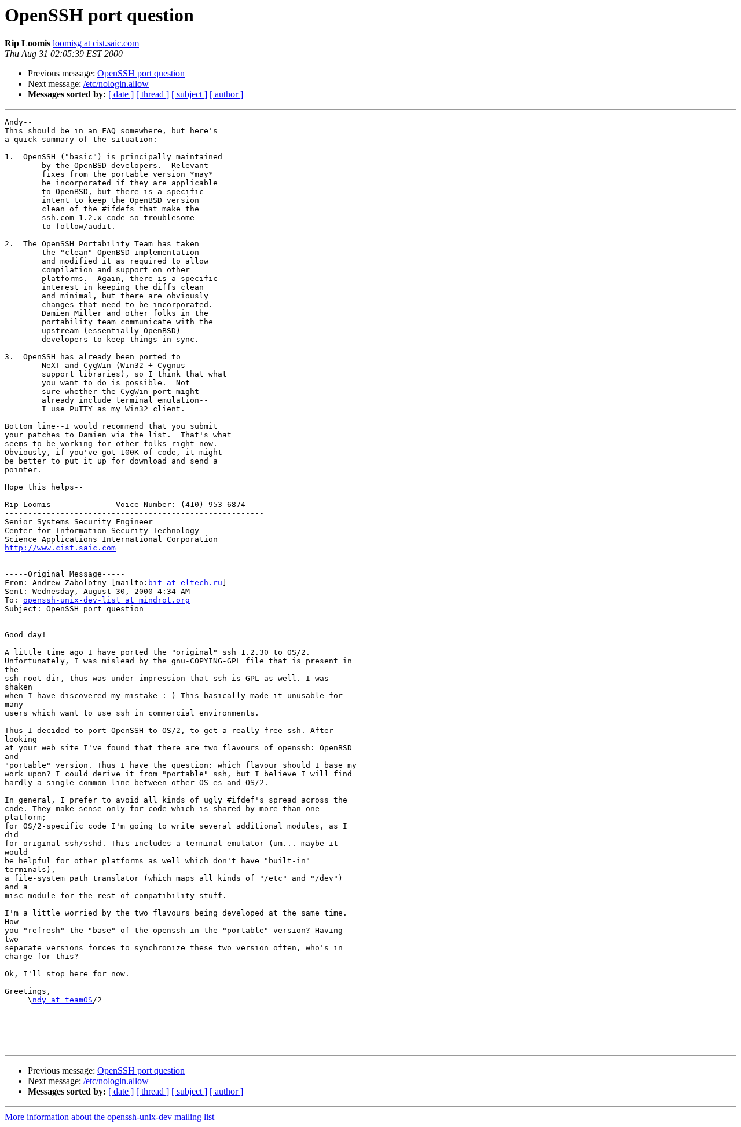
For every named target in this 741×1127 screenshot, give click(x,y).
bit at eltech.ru (185, 582)
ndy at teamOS (62, 999)
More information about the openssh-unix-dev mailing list (109, 1117)
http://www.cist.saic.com (60, 548)
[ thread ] (152, 94)
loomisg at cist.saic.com (96, 43)
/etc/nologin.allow (116, 84)
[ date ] (121, 94)
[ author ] (226, 94)
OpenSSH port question (141, 73)
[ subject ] (189, 94)
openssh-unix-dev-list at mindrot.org (106, 600)
